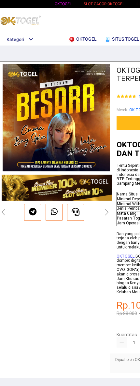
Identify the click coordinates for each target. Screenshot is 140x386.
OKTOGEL (63, 4)
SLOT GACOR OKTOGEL (104, 4)
